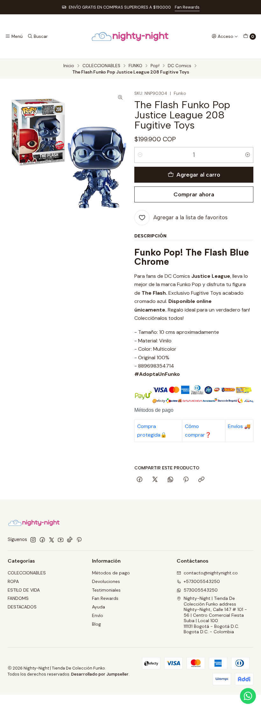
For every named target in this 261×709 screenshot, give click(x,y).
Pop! (155, 66)
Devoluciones (106, 581)
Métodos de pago (111, 573)
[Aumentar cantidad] (247, 155)
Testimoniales (106, 590)
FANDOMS (18, 598)
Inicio (68, 66)
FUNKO (135, 66)
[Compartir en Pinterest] (185, 480)
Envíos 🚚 (239, 426)
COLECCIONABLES (101, 66)
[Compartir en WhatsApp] (170, 480)
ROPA (13, 581)
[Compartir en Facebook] (139, 480)
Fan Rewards (187, 7)
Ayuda (98, 607)
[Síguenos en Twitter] (51, 540)
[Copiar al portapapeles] (201, 480)
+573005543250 (202, 581)
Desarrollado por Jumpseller (100, 674)
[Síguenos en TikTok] (70, 540)
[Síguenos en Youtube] (61, 540)
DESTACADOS (22, 607)
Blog (96, 624)
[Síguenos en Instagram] (33, 540)
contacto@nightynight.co (211, 573)
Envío (97, 615)
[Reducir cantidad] (140, 155)
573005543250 (201, 590)
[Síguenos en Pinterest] (79, 540)
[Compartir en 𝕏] (155, 480)
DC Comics (179, 66)
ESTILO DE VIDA (24, 590)
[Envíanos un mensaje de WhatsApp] (248, 696)
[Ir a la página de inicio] (130, 36)
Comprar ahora (193, 194)
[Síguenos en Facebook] (42, 540)
